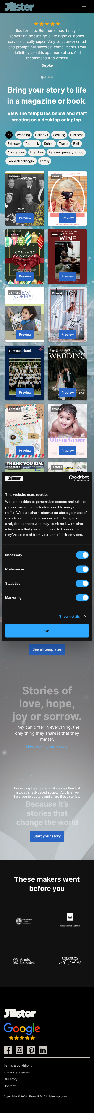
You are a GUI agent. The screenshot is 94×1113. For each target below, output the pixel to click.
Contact (10, 1086)
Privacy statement (17, 1072)
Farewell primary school (66, 152)
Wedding (23, 135)
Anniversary (16, 152)
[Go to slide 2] (45, 77)
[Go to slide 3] (49, 77)
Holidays (41, 135)
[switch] (82, 569)
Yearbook (32, 143)
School (49, 143)
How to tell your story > (47, 747)
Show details (69, 616)
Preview (25, 218)
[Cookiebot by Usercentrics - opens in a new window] (69, 478)
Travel (63, 143)
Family (45, 161)
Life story (37, 152)
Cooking (59, 135)
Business (76, 135)
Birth (76, 143)
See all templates (47, 649)
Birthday (13, 143)
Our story (11, 1079)
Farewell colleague (21, 161)
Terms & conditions (18, 1065)
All (9, 135)
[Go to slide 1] (42, 77)
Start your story (47, 836)
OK (47, 631)
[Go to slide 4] (52, 77)
